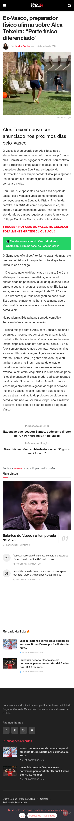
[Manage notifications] (65, 813)
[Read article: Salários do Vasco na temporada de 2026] (37, 505)
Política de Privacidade (15, 802)
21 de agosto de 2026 (32, 652)
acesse (18, 468)
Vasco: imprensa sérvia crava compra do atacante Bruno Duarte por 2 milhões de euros (40, 557)
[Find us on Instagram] (23, 730)
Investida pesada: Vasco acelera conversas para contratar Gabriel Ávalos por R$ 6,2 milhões (39, 572)
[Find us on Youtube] (32, 730)
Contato (44, 798)
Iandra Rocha (22, 46)
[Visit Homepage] (37, 5)
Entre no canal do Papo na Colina (39, 246)
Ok (22, 815)
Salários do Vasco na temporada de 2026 (29, 537)
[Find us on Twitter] (14, 730)
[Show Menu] (4, 5)
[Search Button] (69, 5)
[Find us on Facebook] (6, 730)
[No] (69, 813)
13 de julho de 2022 (46, 46)
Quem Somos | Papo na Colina (19, 798)
